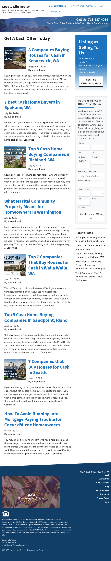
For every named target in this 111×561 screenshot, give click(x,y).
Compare (91, 5)
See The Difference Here (91, 81)
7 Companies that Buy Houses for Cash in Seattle (49, 367)
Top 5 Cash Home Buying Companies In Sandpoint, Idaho (35, 317)
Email (95, 157)
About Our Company (97, 23)
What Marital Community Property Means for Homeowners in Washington (32, 207)
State (94, 198)
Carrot (41, 550)
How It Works (77, 5)
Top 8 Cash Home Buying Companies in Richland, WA (49, 154)
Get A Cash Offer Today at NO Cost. (66, 23)
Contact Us (54, 11)
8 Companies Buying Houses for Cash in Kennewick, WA (48, 55)
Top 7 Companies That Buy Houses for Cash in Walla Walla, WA (48, 265)
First (80, 152)
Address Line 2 (84, 189)
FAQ (100, 5)
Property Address (88, 171)
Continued (22, 93)
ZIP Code (81, 207)
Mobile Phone (82, 159)
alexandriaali (38, 70)
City (79, 198)
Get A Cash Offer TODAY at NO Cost (94, 473)
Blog (107, 502)
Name (81, 143)
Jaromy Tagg (14, 434)
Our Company (102, 490)
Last (93, 152)
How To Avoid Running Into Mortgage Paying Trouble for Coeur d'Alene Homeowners (33, 419)
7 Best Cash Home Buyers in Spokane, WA (32, 105)
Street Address (84, 180)
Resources (104, 494)
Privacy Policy (103, 498)
